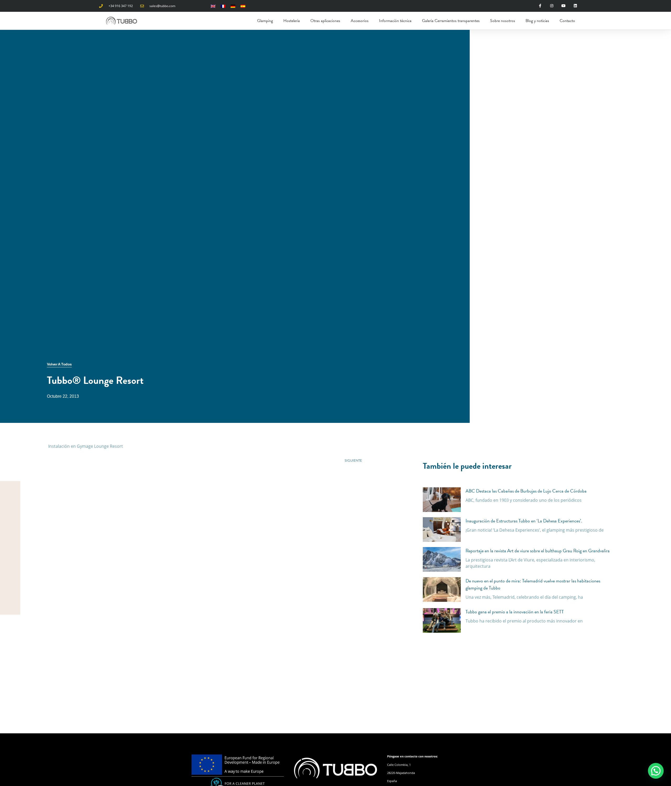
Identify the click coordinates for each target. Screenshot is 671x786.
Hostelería (291, 21)
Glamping (265, 21)
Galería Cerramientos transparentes (451, 21)
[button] (656, 771)
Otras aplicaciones (325, 21)
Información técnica (395, 21)
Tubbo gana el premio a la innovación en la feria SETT (515, 611)
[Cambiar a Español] (243, 5)
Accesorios (360, 21)
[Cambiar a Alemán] (233, 5)
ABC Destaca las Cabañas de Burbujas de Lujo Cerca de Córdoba (526, 490)
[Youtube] (564, 6)
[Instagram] (552, 6)
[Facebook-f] (540, 6)
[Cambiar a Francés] (223, 5)
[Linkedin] (575, 6)
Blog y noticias (537, 21)
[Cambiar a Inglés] (213, 5)
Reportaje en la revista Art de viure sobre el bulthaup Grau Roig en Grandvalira (538, 550)
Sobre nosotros (502, 21)
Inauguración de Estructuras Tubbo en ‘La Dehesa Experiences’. (524, 520)
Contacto (567, 21)
